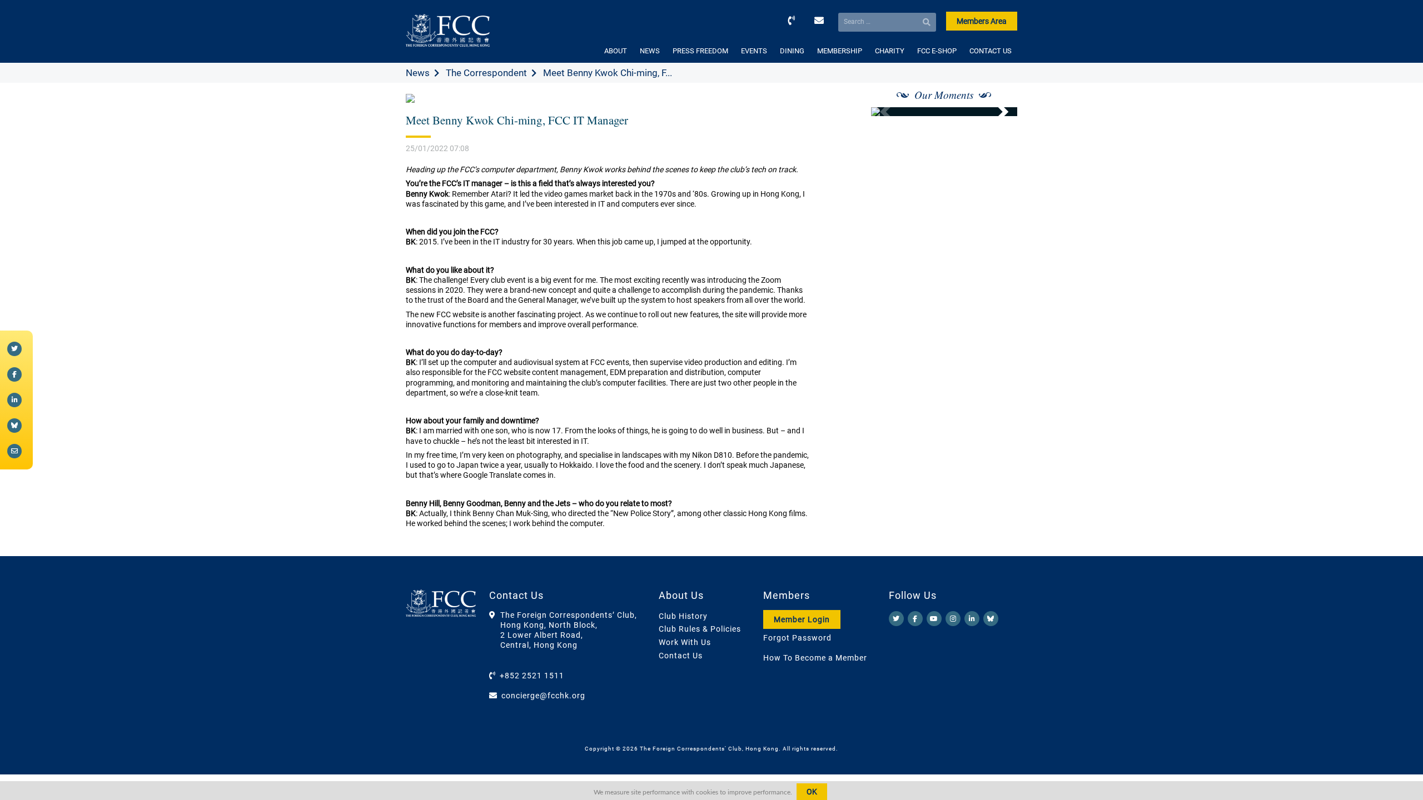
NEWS (650, 51)
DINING (792, 51)
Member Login (802, 619)
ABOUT (615, 51)
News (418, 72)
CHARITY (889, 51)
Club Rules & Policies (700, 628)
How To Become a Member (815, 657)
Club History (683, 616)
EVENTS (754, 51)
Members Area (982, 21)
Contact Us (681, 655)
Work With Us (685, 642)
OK (812, 791)
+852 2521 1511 (532, 675)
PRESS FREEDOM (700, 51)
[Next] (996, 111)
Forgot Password (797, 637)
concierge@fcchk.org (543, 695)
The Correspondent (486, 72)
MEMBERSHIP (839, 51)
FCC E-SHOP (937, 51)
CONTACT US (990, 51)
